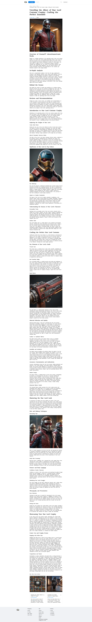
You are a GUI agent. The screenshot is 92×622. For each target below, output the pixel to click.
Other (37, 6)
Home (31, 6)
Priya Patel (32, 17)
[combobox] (48, 2)
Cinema (34, 6)
